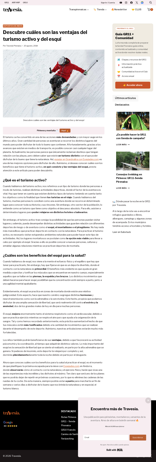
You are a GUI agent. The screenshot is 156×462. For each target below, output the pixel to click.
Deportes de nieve (13, 26)
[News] (142, 2)
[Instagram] (126, 2)
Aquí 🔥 (65, 130)
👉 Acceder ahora (132, 85)
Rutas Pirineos (68, 417)
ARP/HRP (16, 2)
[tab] (125, 98)
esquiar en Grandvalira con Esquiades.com (76, 159)
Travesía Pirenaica (13, 46)
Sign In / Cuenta (108, 3)
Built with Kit (115, 450)
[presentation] (132, 121)
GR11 (6, 2)
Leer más (123, 144)
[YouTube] (120, 2)
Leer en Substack (121, 232)
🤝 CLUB (136, 9)
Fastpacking (67, 438)
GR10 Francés (68, 430)
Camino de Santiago (71, 434)
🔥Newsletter (119, 9)
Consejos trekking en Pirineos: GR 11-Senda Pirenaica (129, 178)
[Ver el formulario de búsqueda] (150, 2)
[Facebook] (131, 2)
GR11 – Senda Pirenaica (68, 423)
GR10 (25, 2)
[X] (136, 2)
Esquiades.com (71, 366)
